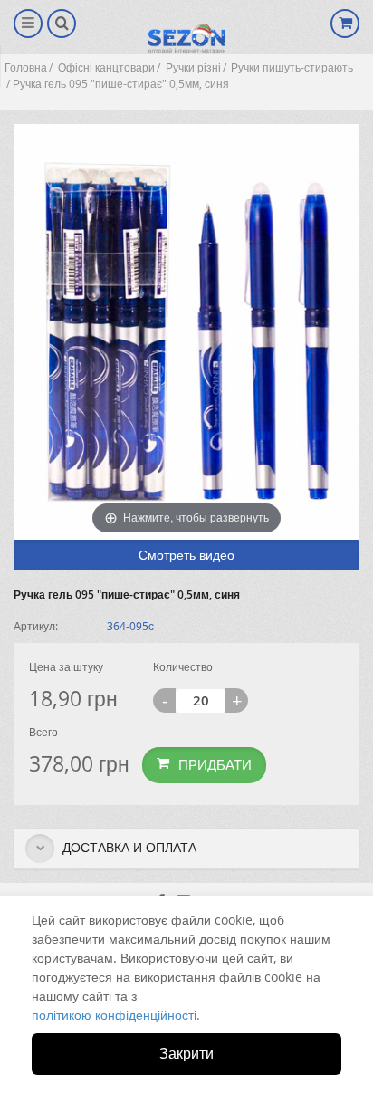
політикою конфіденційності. (116, 1014)
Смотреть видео (186, 554)
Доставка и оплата (127, 847)
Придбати (215, 764)
